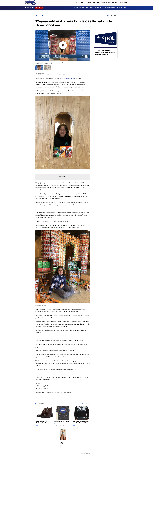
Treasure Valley (77, 8)
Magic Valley (85, 8)
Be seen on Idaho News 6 (108, 8)
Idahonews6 (26, 7)
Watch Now (123, 3)
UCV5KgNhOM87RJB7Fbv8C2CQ (33, 7)
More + (125, 8)
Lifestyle (39, 15)
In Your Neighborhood (95, 8)
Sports (104, 3)
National (89, 3)
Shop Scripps (112, 3)
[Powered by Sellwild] (88, 453)
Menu (75, 2)
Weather (96, 3)
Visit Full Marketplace (85, 403)
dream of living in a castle (67, 78)
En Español (119, 8)
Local (82, 3)
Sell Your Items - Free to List (55, 404)
